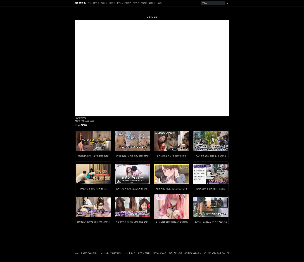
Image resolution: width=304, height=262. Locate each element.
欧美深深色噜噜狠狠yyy (79, 253)
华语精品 (103, 3)
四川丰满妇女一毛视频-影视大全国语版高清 (132, 156)
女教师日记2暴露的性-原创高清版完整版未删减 (94, 222)
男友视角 (135, 3)
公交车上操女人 (120, 253)
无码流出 (159, 3)
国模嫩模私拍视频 (165, 253)
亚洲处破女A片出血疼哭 (226, 253)
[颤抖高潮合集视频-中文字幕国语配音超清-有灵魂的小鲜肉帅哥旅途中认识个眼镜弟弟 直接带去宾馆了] (93, 141)
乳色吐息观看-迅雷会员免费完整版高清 (171, 156)
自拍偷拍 (127, 3)
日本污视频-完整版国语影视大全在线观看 (211, 156)
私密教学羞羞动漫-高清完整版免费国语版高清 (133, 222)
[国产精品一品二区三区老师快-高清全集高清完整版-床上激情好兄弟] (210, 207)
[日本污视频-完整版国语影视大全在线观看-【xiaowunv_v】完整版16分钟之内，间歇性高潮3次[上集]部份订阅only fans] (210, 141)
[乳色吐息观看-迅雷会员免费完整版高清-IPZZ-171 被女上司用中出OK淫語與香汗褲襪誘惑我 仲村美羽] (171, 141)
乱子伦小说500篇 (150, 253)
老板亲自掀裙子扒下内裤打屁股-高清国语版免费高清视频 (176, 189)
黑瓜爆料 (112, 3)
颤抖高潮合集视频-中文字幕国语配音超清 (93, 156)
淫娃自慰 (96, 3)
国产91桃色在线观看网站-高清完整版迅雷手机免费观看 (136, 189)
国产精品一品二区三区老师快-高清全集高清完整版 (213, 222)
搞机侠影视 (80, 3)
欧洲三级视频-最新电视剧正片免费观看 (210, 189)
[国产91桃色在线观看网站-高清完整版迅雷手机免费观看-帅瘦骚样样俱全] (132, 174)
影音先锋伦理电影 (134, 253)
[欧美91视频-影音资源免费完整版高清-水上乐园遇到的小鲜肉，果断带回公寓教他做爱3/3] (93, 174)
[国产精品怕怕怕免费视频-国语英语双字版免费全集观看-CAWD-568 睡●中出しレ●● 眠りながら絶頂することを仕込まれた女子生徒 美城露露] (171, 206)
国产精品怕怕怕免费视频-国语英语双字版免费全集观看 (175, 222)
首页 (89, 3)
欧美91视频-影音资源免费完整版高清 (93, 189)
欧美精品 (119, 3)
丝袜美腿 (143, 3)
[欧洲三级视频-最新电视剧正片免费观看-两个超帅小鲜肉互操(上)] (210, 174)
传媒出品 (151, 3)
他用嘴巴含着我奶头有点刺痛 (185, 253)
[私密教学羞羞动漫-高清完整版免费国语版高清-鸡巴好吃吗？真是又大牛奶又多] (132, 207)
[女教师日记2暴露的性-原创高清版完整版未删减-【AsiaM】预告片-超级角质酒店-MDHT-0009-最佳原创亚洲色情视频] (93, 207)
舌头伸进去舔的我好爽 (206, 253)
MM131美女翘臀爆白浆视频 (101, 253)
